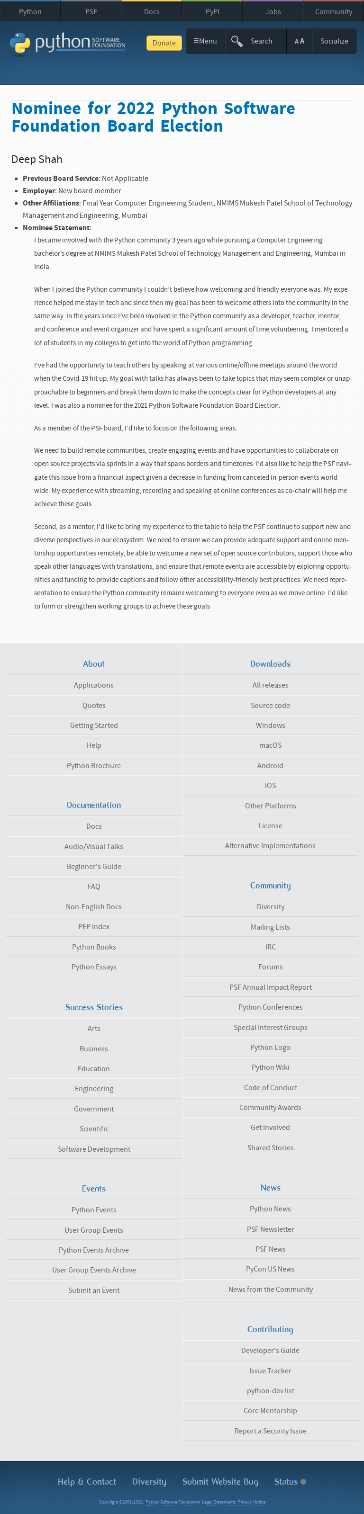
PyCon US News (270, 1269)
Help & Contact (87, 1481)
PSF (91, 12)
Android (270, 765)
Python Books (94, 947)
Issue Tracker (270, 1371)
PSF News (270, 1249)
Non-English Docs (94, 907)
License (270, 826)
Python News (270, 1209)
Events (94, 1188)
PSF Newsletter (270, 1229)
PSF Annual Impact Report (270, 987)
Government (94, 1109)
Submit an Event (93, 1290)
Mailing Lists (270, 927)
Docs (152, 12)
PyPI (212, 12)
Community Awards (270, 1107)
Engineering (94, 1088)
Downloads (270, 664)
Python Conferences (270, 1007)
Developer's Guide (270, 1350)
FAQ (94, 886)
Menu (205, 40)
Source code (270, 705)
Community (333, 12)
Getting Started (94, 725)
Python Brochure (94, 765)
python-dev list (270, 1391)
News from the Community (270, 1289)
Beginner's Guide (94, 866)
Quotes (94, 705)
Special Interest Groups (271, 1027)
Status (287, 1481)
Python (30, 12)
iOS (270, 785)
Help (94, 745)
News (271, 1187)
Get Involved (270, 1127)
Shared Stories (270, 1148)
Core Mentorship (270, 1410)
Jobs (273, 12)
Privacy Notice (251, 1502)
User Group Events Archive (94, 1270)
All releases (271, 685)
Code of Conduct (270, 1088)
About (94, 664)
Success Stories (94, 1007)
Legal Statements (219, 1502)
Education (94, 1069)
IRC (270, 947)
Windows (270, 725)
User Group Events (93, 1230)
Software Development (94, 1149)
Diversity (270, 907)
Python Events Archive (94, 1250)
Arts (94, 1028)
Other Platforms (270, 806)
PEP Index (93, 927)
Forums (270, 967)
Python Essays (94, 967)
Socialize (334, 41)
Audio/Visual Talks (93, 846)
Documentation (94, 805)
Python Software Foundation (173, 1502)
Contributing (270, 1329)
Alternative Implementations (270, 846)
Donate (164, 43)
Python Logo (270, 1047)
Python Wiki (271, 1067)
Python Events (94, 1210)
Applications (94, 685)
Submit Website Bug (220, 1481)
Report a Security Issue (271, 1431)
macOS (270, 745)
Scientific (94, 1129)
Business (94, 1049)
